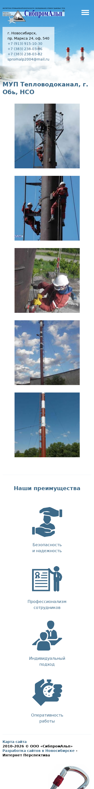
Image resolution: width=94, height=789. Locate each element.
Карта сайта (15, 742)
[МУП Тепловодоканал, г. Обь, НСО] (47, 165)
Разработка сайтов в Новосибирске (39, 751)
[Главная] (34, 23)
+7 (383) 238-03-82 (25, 54)
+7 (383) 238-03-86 (25, 49)
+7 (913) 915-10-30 (25, 44)
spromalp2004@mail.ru (28, 59)
